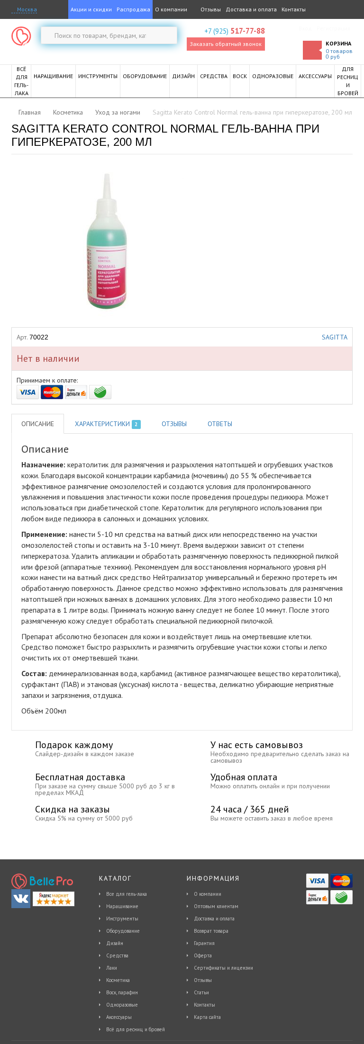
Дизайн (114, 943)
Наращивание (122, 906)
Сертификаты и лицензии (223, 967)
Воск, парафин (122, 992)
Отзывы (210, 9)
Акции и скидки (91, 9)
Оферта (203, 955)
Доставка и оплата (251, 9)
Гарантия (204, 943)
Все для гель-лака (126, 894)
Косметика (118, 980)
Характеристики (106, 423)
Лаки (111, 967)
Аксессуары (119, 1017)
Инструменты (122, 918)
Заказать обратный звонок (226, 43)
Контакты (294, 9)
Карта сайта (207, 1017)
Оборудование (123, 931)
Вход (305, 28)
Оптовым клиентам (216, 906)
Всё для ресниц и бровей (135, 1029)
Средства (117, 955)
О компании (171, 9)
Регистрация (333, 28)
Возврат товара (211, 931)
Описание (37, 423)
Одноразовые (122, 1004)
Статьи (201, 992)
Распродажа (133, 9)
